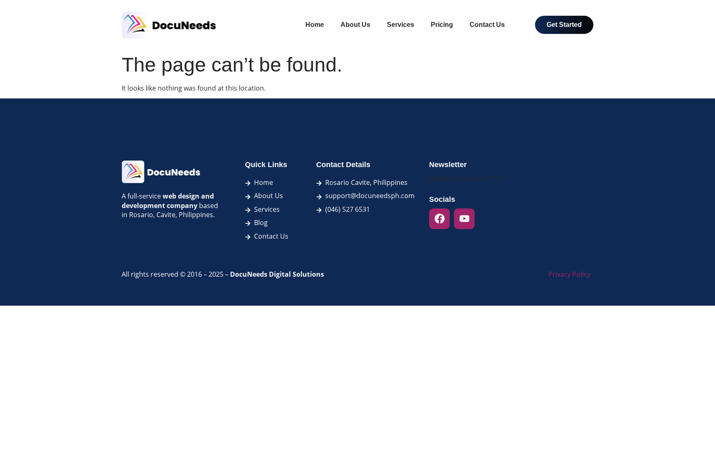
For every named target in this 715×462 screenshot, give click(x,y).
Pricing (442, 24)
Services (400, 24)
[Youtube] (464, 218)
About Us (355, 24)
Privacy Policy (569, 274)
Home (314, 24)
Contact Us (487, 24)
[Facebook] (439, 218)
